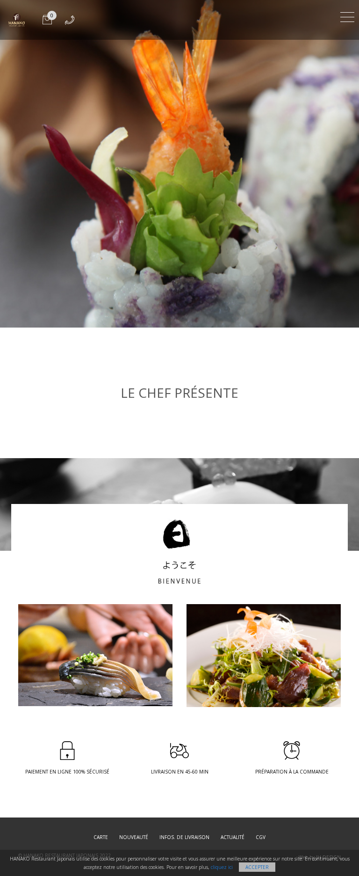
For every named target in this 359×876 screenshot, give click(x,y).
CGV (261, 837)
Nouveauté (133, 837)
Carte (100, 837)
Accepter (257, 867)
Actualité (232, 837)
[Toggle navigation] (347, 15)
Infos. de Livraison (184, 837)
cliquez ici (222, 867)
